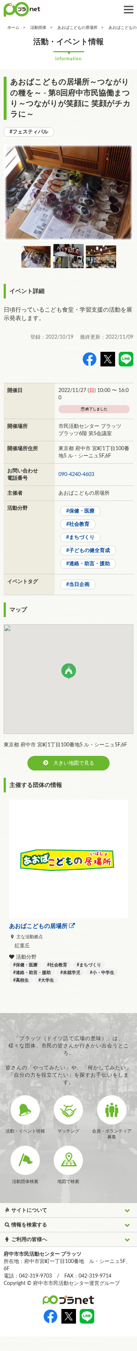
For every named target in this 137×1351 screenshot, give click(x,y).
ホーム (13, 28)
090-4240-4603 (76, 474)
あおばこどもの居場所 (77, 28)
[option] (68, 192)
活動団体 (38, 28)
